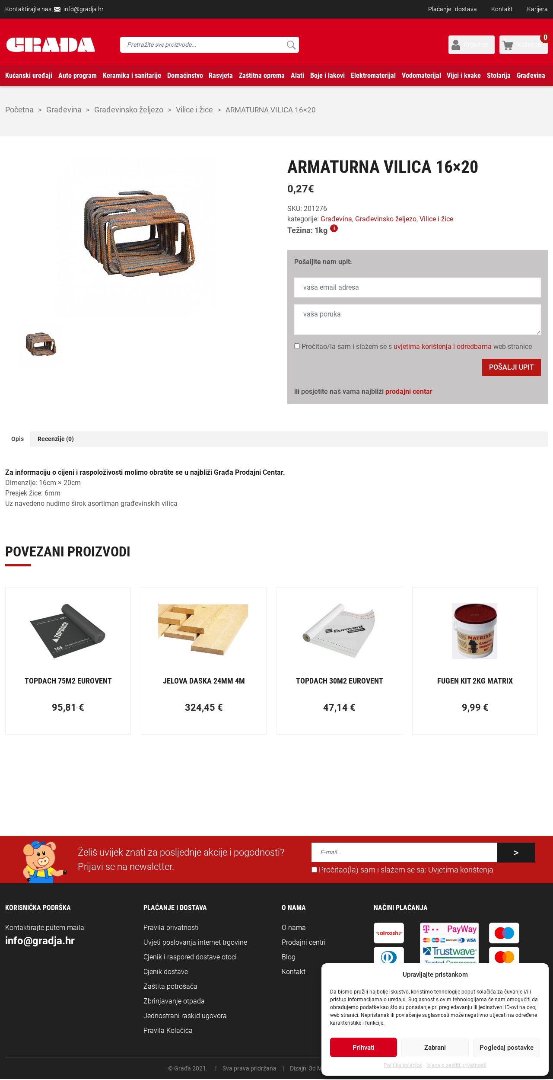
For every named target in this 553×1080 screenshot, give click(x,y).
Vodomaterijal (421, 75)
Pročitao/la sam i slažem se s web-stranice (416, 346)
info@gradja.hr (84, 9)
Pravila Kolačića (168, 1030)
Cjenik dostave (165, 972)
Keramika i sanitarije (132, 75)
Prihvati (364, 1047)
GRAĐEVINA (64, 109)
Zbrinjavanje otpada (174, 1001)
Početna (19, 109)
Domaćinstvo (185, 75)
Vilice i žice (194, 109)
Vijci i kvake (464, 75)
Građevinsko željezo (128, 109)
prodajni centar (408, 391)
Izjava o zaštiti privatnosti (456, 1065)
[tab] (17, 439)
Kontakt (502, 9)
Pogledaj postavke (507, 1047)
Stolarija (499, 75)
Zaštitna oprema (262, 75)
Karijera (537, 9)
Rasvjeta (221, 75)
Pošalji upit (511, 367)
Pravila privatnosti (171, 927)
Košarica (532, 41)
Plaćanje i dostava (452, 9)
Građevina (531, 75)
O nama (294, 927)
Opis (17, 438)
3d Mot (318, 1068)
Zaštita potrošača (170, 986)
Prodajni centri (304, 942)
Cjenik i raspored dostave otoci (190, 957)
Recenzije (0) (56, 438)
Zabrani (435, 1047)
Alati (297, 75)
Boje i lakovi (327, 75)
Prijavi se (476, 44)
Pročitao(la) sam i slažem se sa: (405, 870)
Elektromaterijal (373, 75)
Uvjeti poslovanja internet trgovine (195, 942)
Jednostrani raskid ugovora (185, 1016)
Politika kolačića (403, 1065)
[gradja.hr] (50, 45)
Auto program (77, 75)
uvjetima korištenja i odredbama (443, 346)
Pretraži (291, 45)
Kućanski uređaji (28, 75)
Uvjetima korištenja (460, 870)
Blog (289, 957)
